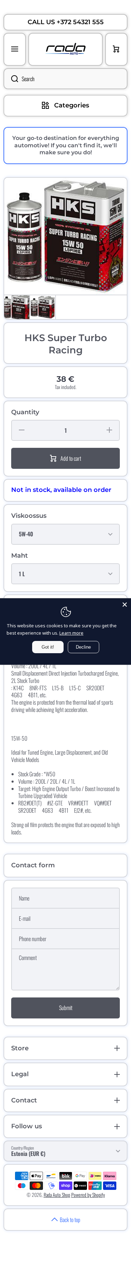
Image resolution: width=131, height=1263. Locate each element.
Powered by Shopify (88, 1194)
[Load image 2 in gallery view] (42, 307)
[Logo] (65, 49)
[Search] (10, 78)
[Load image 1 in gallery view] (16, 307)
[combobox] (65, 78)
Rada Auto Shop (57, 1194)
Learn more (71, 633)
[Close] (124, 604)
